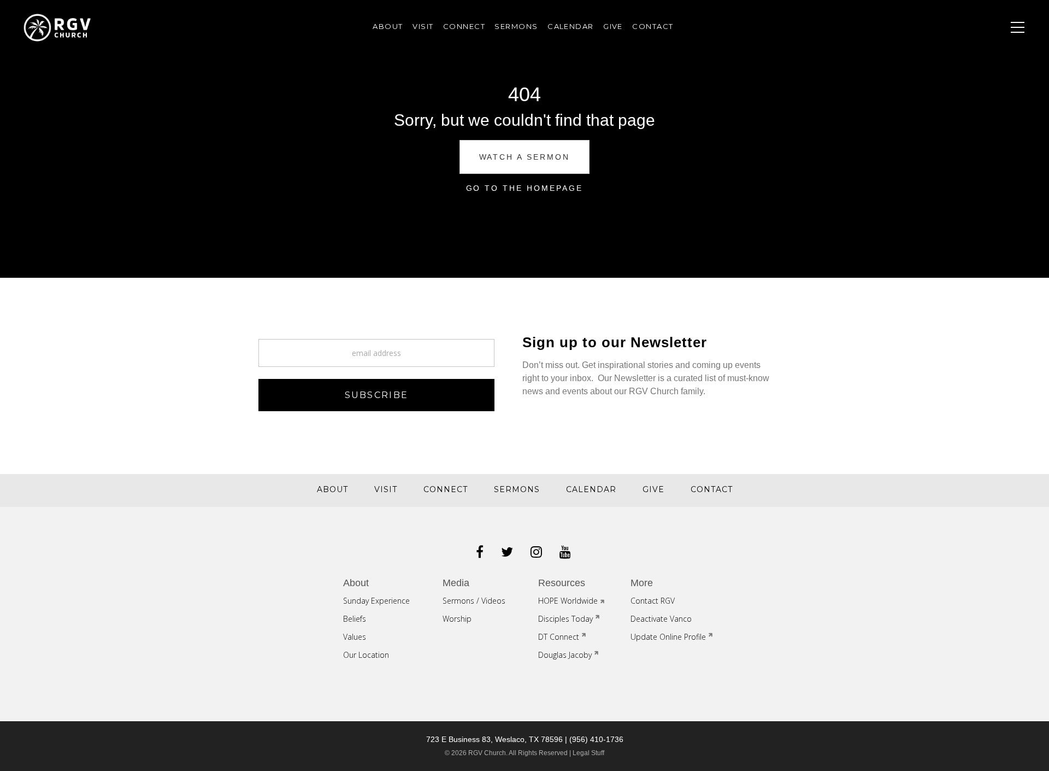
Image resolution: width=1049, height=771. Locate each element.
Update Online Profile (668, 637)
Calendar (930, 120)
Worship (457, 619)
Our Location (366, 655)
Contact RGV (923, 222)
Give (914, 138)
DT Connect (558, 637)
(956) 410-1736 (596, 739)
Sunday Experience (934, 204)
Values (354, 637)
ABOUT (388, 26)
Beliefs (354, 619)
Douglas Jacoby (565, 655)
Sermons (927, 103)
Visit (916, 86)
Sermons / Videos (474, 600)
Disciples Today (565, 619)
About (921, 69)
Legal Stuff (588, 753)
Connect (928, 155)
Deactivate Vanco (661, 619)
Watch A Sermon (524, 157)
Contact (928, 172)
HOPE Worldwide (568, 600)
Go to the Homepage (525, 188)
